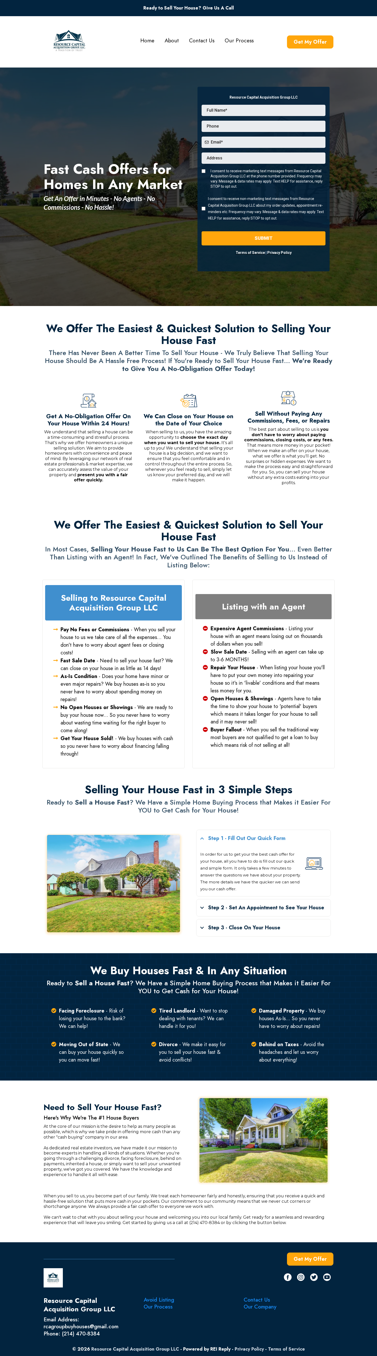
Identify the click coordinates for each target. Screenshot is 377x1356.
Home (147, 40)
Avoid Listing (159, 1300)
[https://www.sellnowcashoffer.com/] (69, 40)
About (172, 40)
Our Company (260, 1307)
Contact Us (201, 40)
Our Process (239, 40)
